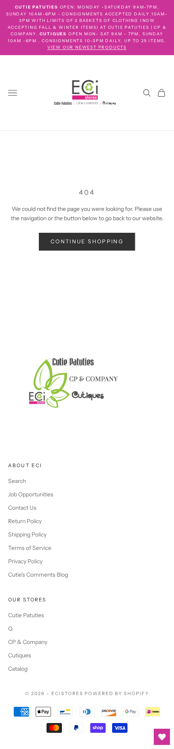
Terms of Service (29, 548)
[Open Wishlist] (162, 737)
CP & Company (27, 642)
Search (17, 481)
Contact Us (22, 507)
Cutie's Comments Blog (38, 574)
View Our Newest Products (87, 47)
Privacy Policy (25, 561)
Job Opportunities (30, 494)
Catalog (18, 668)
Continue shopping (87, 241)
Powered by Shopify (117, 693)
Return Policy (25, 521)
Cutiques (19, 655)
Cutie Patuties (26, 615)
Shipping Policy (27, 534)
